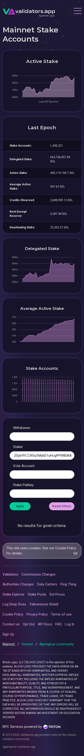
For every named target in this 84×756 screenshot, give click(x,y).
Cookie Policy (65, 548)
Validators (10, 574)
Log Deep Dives (14, 604)
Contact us (11, 624)
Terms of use (61, 614)
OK (75, 553)
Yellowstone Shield (43, 604)
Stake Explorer (13, 594)
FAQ (58, 624)
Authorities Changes (18, 584)
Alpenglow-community (56, 644)
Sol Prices (57, 594)
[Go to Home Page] (29, 11)
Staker (18, 447)
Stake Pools (37, 594)
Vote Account (24, 466)
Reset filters (61, 506)
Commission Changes (38, 574)
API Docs (45, 624)
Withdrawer (21, 428)
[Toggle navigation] (77, 11)
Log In (69, 624)
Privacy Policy (37, 614)
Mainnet (9, 644)
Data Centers (47, 584)
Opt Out (29, 624)
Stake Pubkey (23, 485)
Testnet (27, 644)
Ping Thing (68, 584)
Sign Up (8, 634)
